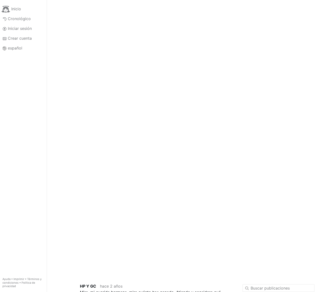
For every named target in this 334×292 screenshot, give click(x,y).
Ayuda (6, 279)
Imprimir (18, 279)
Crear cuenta (20, 38)
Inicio (16, 8)
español (15, 48)
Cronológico (19, 18)
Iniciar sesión (20, 28)
